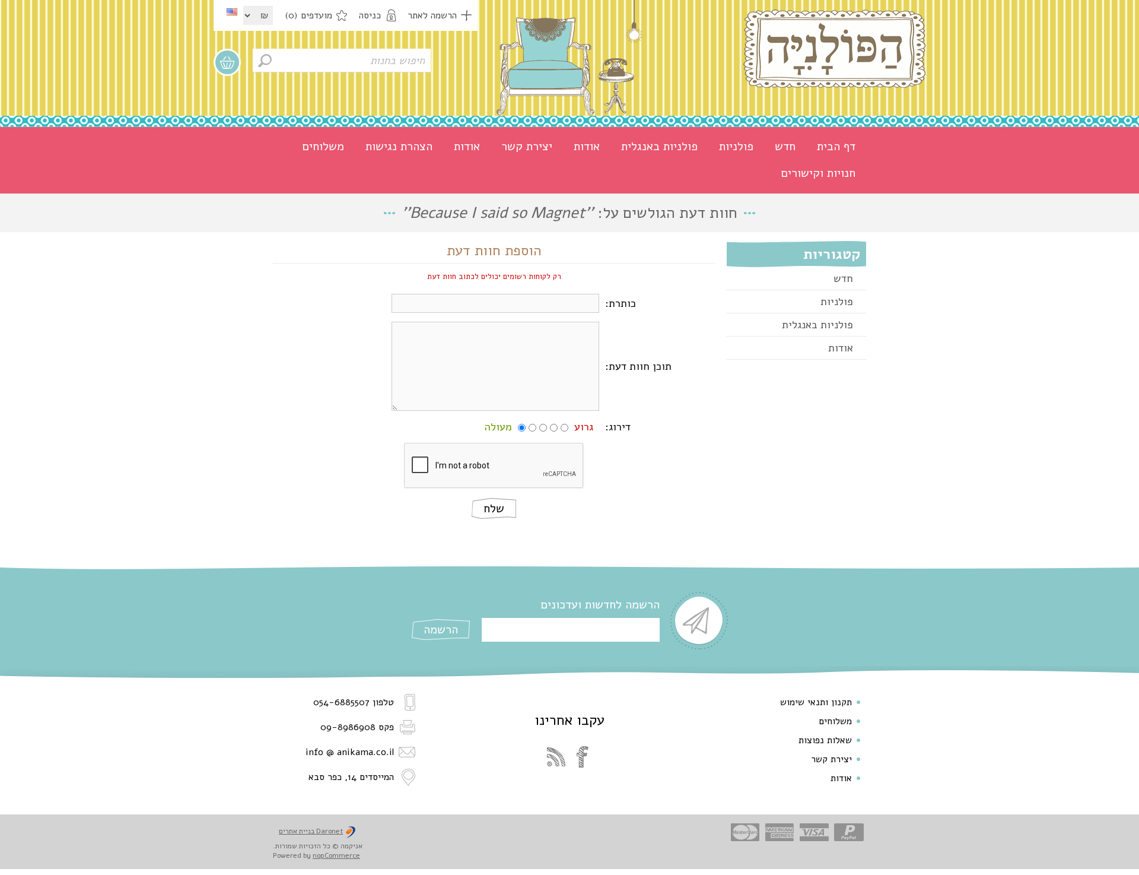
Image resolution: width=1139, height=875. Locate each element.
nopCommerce (336, 855)
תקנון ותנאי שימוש (816, 702)
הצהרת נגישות (398, 146)
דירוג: (618, 427)
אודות (587, 146)
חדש (785, 146)
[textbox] (342, 60)
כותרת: (620, 303)
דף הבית (836, 146)
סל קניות (227, 62)
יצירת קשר (526, 146)
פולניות (736, 146)
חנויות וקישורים (818, 173)
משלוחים (323, 146)
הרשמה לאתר (432, 15)
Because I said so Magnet (497, 212)
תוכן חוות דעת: (638, 366)
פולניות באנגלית (659, 146)
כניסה (370, 15)
